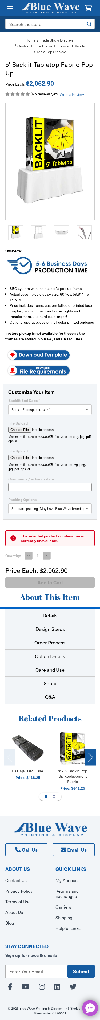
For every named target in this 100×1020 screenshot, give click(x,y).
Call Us (29, 849)
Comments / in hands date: (31, 479)
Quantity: (13, 555)
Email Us (76, 849)
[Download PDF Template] (38, 354)
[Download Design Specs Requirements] (38, 369)
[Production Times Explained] (47, 266)
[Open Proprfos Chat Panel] (90, 1008)
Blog (9, 923)
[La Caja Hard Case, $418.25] (28, 748)
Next (90, 757)
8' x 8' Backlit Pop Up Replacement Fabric (72, 776)
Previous (9, 757)
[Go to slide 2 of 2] (54, 796)
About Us (14, 912)
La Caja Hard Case (27, 770)
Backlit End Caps (24, 400)
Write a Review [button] (72, 94)
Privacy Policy (19, 891)
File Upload (18, 423)
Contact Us (16, 880)
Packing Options (22, 499)
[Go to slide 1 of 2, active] (46, 796)
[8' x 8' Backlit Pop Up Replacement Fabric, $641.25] (73, 748)
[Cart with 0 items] (88, 7)
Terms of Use (18, 901)
